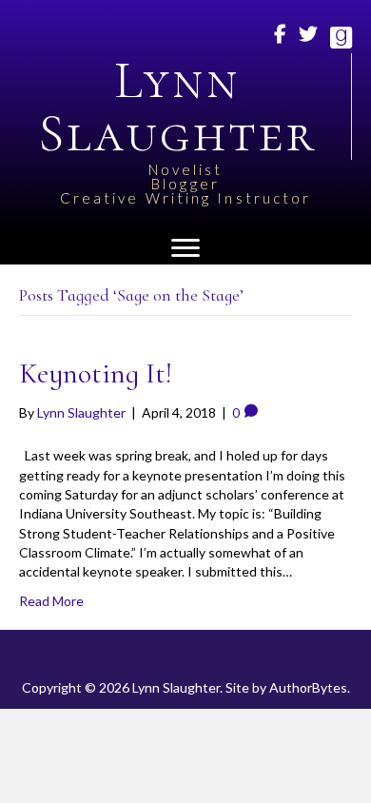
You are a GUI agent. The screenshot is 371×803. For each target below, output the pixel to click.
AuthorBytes (308, 687)
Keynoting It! (95, 373)
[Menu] (185, 248)
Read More (51, 601)
